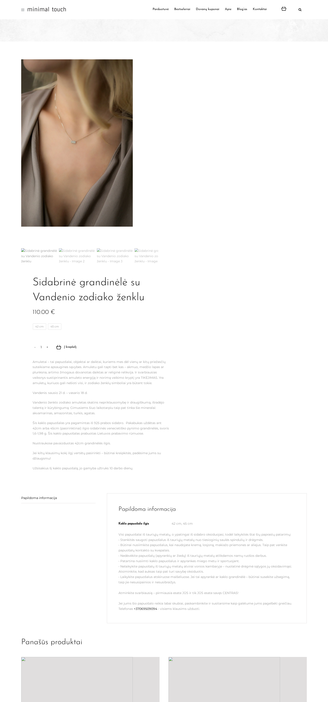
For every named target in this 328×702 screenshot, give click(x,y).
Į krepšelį (70, 347)
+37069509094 (145, 609)
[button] (295, 9)
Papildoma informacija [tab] (39, 498)
